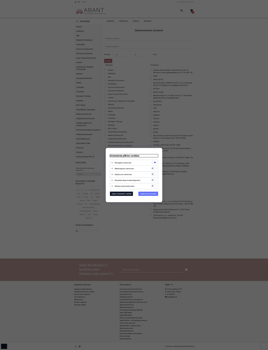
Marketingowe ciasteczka (124, 169)
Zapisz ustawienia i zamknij (121, 194)
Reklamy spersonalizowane (124, 186)
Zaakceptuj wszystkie (148, 194)
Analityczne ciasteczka (123, 174)
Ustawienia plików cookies (124, 155)
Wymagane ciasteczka (123, 163)
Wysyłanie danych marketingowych (127, 180)
